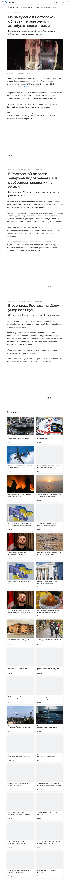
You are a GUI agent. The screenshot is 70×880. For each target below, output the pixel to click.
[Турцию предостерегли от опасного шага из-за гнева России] (49, 517)
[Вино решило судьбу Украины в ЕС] (20, 575)
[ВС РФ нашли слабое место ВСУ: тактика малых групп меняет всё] (20, 604)
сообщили (11, 87)
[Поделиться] (57, 155)
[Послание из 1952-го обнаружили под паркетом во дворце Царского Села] (49, 546)
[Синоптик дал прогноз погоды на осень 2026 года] (49, 633)
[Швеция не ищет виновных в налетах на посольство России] (20, 633)
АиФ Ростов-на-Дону (24, 169)
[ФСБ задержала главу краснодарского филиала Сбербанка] (20, 835)
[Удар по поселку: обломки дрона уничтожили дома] (20, 488)
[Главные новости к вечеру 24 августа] (49, 864)
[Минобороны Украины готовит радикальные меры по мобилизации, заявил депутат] (49, 575)
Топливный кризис (49, 7)
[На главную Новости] (11, 2)
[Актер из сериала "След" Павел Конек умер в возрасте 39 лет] (49, 662)
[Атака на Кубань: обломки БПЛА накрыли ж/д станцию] (49, 835)
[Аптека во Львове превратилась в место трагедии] (49, 430)
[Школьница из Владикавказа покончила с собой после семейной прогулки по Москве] (20, 662)
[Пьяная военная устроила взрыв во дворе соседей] (20, 777)
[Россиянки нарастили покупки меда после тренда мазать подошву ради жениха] (49, 604)
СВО (37, 7)
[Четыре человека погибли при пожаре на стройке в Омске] (49, 719)
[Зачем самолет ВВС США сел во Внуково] (49, 806)
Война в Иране (28, 7)
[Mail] (6, 2)
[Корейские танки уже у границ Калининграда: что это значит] (20, 430)
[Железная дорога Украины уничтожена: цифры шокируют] (20, 719)
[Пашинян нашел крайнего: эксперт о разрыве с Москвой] (20, 806)
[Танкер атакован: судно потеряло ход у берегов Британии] (49, 488)
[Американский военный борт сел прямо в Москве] (20, 459)
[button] (35, 55)
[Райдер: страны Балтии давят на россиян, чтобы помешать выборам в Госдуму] (20, 690)
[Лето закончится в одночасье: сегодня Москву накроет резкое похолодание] (49, 777)
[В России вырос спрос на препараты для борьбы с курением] (49, 748)
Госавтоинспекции (31, 87)
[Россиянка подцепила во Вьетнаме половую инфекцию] (20, 748)
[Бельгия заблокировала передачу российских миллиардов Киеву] (20, 517)
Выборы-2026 (14, 7)
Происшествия (40, 12)
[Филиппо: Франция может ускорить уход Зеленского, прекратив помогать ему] (20, 546)
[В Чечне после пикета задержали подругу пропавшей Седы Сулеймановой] (49, 459)
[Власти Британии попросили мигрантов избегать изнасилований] (20, 864)
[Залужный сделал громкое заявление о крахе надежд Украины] (49, 690)
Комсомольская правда (27, 12)
